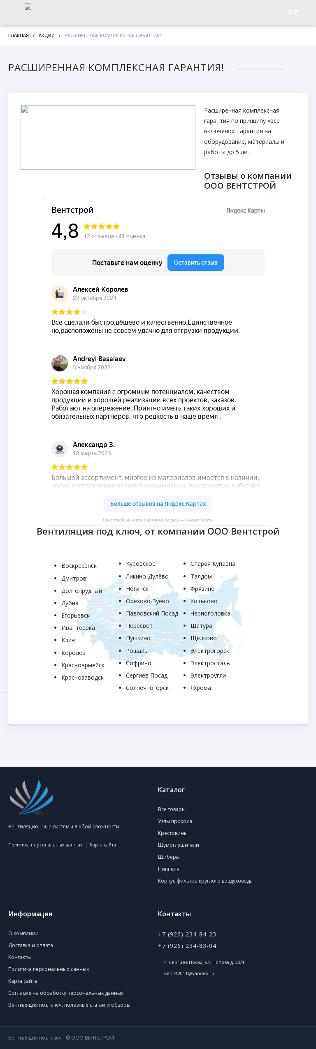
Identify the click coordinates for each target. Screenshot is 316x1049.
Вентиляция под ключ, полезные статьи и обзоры (69, 1004)
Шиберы (169, 856)
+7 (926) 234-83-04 (187, 946)
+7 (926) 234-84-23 (187, 934)
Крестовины (173, 833)
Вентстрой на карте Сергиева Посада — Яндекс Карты (158, 520)
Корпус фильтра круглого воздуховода (205, 880)
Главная (18, 35)
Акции (47, 35)
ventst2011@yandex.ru (189, 973)
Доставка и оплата (30, 945)
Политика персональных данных (45, 845)
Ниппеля (168, 868)
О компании (23, 933)
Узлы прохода (175, 821)
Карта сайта (103, 845)
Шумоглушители (178, 845)
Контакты (19, 957)
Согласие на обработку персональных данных (65, 992)
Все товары (172, 809)
